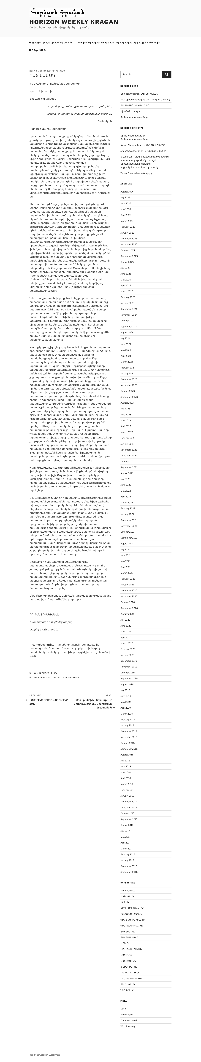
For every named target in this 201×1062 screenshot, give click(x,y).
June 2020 (125, 625)
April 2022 (125, 496)
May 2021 (125, 561)
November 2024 (128, 314)
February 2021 (127, 578)
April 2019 (125, 707)
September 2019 (129, 678)
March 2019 (126, 713)
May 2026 (125, 209)
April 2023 (125, 426)
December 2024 (128, 309)
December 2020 (128, 590)
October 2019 (127, 672)
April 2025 (125, 285)
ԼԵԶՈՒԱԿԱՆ (127, 955)
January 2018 (127, 795)
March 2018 (126, 784)
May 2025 (125, 279)
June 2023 (125, 414)
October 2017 (127, 813)
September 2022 (129, 467)
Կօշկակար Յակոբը (155, 150)
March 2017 (126, 848)
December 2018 (128, 731)
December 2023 (128, 379)
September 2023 (129, 397)
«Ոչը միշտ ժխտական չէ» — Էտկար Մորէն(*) (145, 99)
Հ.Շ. (122, 156)
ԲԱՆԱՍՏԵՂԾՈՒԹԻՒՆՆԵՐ (134, 105)
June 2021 (125, 555)
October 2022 (127, 461)
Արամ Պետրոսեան (131, 135)
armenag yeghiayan (130, 150)
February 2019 (127, 719)
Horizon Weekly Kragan (74, 22)
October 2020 (127, 602)
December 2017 (128, 801)
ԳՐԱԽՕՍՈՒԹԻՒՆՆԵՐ (132, 919)
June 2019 (125, 696)
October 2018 (127, 743)
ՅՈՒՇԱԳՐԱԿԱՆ (129, 984)
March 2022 (126, 502)
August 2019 (126, 684)
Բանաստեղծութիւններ (134, 117)
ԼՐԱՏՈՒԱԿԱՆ (128, 961)
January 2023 (127, 444)
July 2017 (125, 831)
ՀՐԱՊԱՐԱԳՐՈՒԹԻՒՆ (45, 673)
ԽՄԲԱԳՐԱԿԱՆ (128, 966)
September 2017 (128, 819)
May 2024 (125, 350)
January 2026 (127, 232)
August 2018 (126, 754)
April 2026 (125, 215)
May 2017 (125, 836)
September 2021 (128, 537)
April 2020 (125, 637)
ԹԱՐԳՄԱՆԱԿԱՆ (129, 937)
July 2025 (125, 268)
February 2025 (127, 297)
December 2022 (128, 449)
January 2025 (127, 303)
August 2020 (127, 614)
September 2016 (129, 872)
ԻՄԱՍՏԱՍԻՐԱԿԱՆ (131, 949)
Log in (123, 1008)
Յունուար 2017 (43, 677)
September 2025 (129, 256)
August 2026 (127, 191)
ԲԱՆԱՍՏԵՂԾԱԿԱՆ (131, 914)
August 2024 (127, 332)
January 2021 (127, 584)
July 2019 (125, 690)
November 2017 (128, 807)
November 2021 (128, 526)
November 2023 (128, 385)
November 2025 (128, 244)
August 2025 (127, 262)
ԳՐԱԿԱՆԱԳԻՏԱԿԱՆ (132, 925)
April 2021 (125, 567)
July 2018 (125, 760)
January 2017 (127, 860)
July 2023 (125, 408)
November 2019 (128, 666)
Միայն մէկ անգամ (130, 111)
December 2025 (128, 238)
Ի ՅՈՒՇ (124, 943)
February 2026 (127, 226)
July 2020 (125, 619)
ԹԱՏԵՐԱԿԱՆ (127, 931)
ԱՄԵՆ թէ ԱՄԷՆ (37, 50)
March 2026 (126, 221)
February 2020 (127, 649)
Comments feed (128, 1020)
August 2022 (126, 473)
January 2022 (127, 514)
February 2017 (127, 854)
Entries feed (126, 1014)
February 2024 (127, 367)
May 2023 (125, 420)
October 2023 (127, 391)
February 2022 (127, 508)
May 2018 (125, 772)
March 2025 (126, 291)
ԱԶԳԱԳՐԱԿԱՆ (128, 896)
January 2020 (127, 655)
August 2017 (126, 825)
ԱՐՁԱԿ (124, 902)
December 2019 (128, 660)
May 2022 (125, 490)
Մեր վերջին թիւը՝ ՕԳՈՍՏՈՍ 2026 (139, 93)
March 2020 (126, 643)
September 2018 (129, 748)
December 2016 (128, 866)
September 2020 (129, 608)
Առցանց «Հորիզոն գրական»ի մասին (50, 42)
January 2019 (127, 725)
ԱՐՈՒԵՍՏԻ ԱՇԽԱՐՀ (132, 908)
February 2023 (127, 438)
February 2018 (127, 790)
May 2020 (125, 631)
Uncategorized (127, 890)
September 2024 (129, 326)
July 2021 (125, 549)
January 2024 (127, 373)
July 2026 (125, 197)
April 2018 (125, 778)
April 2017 (125, 842)
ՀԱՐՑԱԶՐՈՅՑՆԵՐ (130, 972)
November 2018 (128, 737)
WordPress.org (128, 1026)
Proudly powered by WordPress (44, 1054)
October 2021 (127, 531)
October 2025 (127, 250)
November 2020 (128, 596)
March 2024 (126, 361)
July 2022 (125, 479)
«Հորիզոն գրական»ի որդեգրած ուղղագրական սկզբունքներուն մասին (119, 42)
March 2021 (126, 572)
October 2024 (127, 320)
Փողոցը (147, 173)
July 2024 (125, 338)
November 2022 (128, 455)
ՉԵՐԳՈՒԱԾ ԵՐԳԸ (156, 145)
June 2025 (125, 273)
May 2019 (125, 702)
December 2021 (128, 520)
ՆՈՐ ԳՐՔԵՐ (127, 990)
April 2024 (125, 356)
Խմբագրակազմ (56, 71)
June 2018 (125, 766)
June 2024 (125, 344)
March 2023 (126, 432)
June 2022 (125, 484)
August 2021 (126, 543)
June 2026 (125, 203)
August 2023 (127, 402)
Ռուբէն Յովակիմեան (66, 677)
